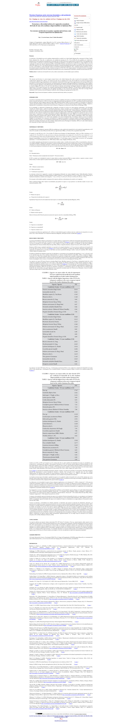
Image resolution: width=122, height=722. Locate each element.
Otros (77, 49)
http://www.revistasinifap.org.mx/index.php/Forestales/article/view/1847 (53, 614)
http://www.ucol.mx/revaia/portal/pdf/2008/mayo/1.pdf (41, 548)
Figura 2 (51, 248)
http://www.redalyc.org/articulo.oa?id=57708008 (55, 625)
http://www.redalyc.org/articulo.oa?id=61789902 (61, 648)
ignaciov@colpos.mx (65, 43)
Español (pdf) (79, 27)
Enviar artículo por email (81, 40)
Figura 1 (67, 242)
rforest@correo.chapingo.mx (61, 720)
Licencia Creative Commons (80, 714)
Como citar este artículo (82, 34)
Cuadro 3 (32, 370)
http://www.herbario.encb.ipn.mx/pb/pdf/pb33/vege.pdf (53, 703)
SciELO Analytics (80, 20)
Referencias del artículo (81, 31)
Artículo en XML (79, 29)
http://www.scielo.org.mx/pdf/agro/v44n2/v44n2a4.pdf (52, 678)
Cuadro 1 (79, 233)
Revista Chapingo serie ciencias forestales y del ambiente (50, 15)
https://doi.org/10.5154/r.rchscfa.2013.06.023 (38, 21)
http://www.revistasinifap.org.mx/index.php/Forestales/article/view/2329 (51, 566)
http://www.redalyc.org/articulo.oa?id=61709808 (55, 682)
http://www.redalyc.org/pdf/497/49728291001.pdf (81, 592)
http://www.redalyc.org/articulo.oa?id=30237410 (73, 694)
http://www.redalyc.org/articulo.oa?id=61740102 (40, 602)
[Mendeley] (75, 49)
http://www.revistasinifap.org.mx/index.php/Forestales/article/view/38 (45, 561)
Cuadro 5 (61, 479)
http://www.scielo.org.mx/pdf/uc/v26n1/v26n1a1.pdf (41, 708)
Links (58, 548)
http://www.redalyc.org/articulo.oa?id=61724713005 (41, 635)
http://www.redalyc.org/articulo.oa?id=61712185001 (41, 673)
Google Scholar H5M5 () (83, 22)
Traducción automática (81, 38)
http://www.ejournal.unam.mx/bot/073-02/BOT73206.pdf (42, 579)
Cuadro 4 (34, 470)
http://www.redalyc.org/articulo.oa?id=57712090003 (61, 599)
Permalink (78, 53)
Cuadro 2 (64, 264)
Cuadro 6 (52, 487)
